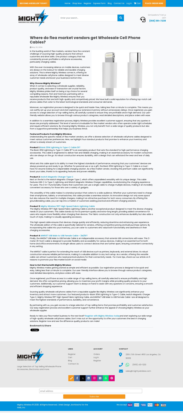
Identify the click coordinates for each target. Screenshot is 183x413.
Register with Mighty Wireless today (102, 315)
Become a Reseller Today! (33, 3)
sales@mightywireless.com (138, 371)
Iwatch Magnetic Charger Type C (57, 176)
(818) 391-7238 (157, 20)
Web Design (64, 404)
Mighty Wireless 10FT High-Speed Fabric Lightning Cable (68, 206)
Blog (110, 3)
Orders (97, 354)
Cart (138, 3)
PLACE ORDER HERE (154, 3)
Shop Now (77, 3)
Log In (129, 3)
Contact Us (119, 3)
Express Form (99, 3)
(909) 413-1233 (139, 364)
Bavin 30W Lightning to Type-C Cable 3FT (60, 147)
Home (67, 3)
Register (87, 3)
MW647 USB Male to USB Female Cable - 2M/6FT (64, 235)
